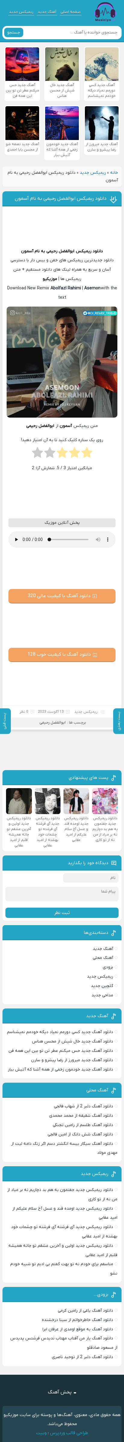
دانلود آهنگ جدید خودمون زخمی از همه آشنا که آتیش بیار (60, 1069)
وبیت (41, 1433)
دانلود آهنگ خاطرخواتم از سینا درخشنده (77, 1320)
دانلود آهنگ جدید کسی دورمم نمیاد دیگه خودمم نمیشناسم (60, 1032)
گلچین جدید (102, 986)
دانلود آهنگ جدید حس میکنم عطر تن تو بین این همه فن (60, 1051)
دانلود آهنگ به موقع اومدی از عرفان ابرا (77, 1329)
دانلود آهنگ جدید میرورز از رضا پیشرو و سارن (72, 1060)
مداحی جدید (102, 995)
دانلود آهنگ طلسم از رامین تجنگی (83, 1125)
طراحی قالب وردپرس (69, 1433)
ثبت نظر (62, 913)
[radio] (86, 454)
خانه (114, 173)
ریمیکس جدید (21, 11)
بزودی (108, 967)
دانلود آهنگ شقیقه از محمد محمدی (81, 1116)
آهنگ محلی (103, 958)
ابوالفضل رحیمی (60, 251)
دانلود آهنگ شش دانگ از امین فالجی (80, 1134)
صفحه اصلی (70, 11)
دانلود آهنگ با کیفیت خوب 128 (59, 654)
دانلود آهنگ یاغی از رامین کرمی (85, 1310)
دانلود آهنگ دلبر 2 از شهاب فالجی (83, 1106)
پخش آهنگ (60, 1392)
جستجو (13, 32)
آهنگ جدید (47, 11)
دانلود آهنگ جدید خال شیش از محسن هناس (72, 1041)
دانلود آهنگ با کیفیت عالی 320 (59, 596)
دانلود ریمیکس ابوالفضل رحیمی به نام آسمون (61, 199)
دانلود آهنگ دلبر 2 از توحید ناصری (82, 1357)
